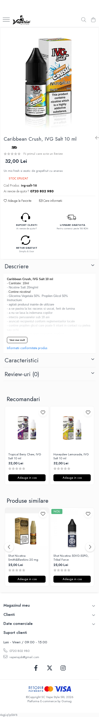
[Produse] (6, 20)
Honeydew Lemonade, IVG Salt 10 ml (71, 456)
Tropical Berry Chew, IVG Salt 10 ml (24, 456)
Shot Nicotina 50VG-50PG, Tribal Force (71, 558)
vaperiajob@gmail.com (24, 657)
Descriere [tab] (17, 266)
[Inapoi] (95, 138)
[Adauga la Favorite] (43, 412)
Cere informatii (52, 200)
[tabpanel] (49, 79)
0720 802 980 (19, 651)
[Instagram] (63, 668)
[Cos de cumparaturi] (93, 20)
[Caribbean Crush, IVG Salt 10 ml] (49, 79)
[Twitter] (50, 668)
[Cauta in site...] (83, 20)
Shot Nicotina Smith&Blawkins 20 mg (23, 558)
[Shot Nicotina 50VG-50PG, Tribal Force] (72, 530)
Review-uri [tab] (22, 374)
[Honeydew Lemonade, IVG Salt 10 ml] (72, 428)
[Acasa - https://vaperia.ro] (21, 20)
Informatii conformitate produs (27, 348)
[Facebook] (36, 668)
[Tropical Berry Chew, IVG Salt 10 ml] (27, 428)
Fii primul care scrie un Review (43, 153)
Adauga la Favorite (19, 200)
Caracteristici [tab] (22, 360)
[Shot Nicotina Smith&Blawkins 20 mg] (27, 530)
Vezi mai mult (17, 340)
